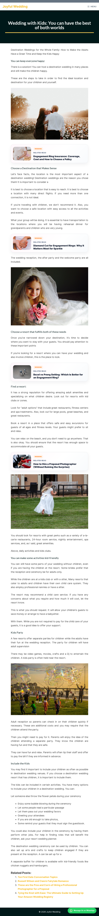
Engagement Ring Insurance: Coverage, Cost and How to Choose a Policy (56, 158)
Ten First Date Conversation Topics (37, 877)
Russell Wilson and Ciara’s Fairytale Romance (43, 881)
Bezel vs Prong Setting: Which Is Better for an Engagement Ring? (58, 376)
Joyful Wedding (15, 6)
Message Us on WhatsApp (84, 910)
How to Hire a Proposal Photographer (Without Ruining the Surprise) (54, 465)
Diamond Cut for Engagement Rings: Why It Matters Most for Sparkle (58, 247)
